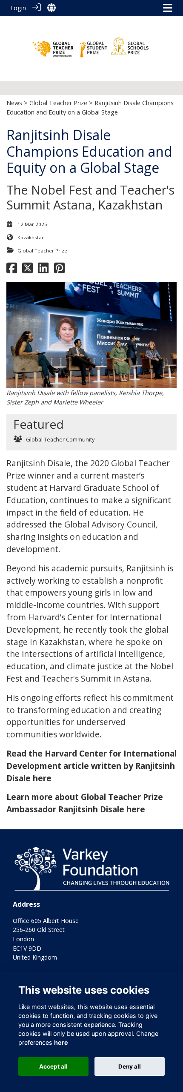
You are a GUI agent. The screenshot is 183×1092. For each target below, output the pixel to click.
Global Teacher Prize (58, 103)
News (14, 103)
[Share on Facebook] (11, 271)
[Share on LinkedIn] (43, 271)
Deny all (129, 1066)
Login (18, 8)
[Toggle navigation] (168, 7)
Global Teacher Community (60, 439)
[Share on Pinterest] (59, 271)
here (61, 1042)
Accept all (53, 1066)
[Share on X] (27, 271)
